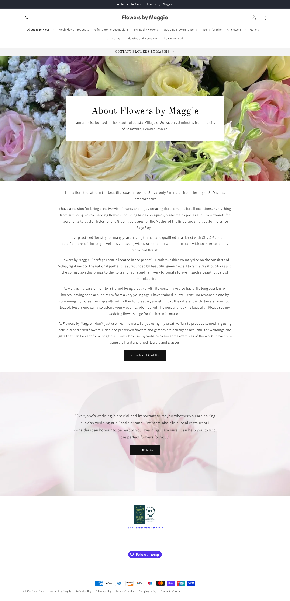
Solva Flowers (40, 591)
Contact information (172, 591)
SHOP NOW (145, 450)
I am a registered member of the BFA (145, 527)
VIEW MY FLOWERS (145, 355)
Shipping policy (148, 591)
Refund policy (83, 591)
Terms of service (125, 591)
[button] (27, 18)
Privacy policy (103, 591)
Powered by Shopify (60, 591)
